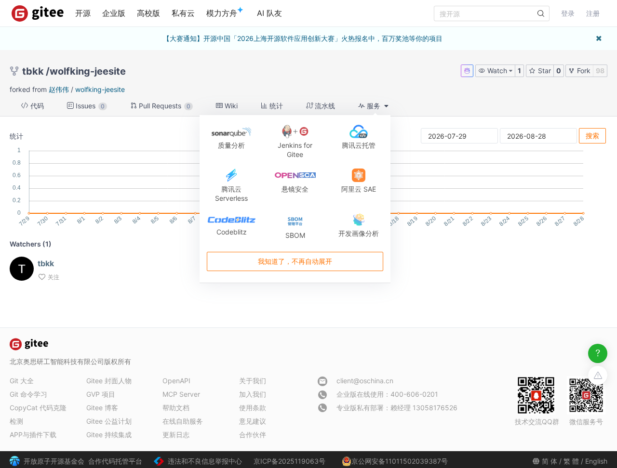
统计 (275, 106)
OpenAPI (176, 381)
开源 (83, 13)
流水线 (324, 106)
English (596, 461)
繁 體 (571, 461)
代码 (36, 106)
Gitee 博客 (102, 407)
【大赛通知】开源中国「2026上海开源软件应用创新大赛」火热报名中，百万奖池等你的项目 (303, 38)
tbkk (33, 71)
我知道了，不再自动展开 (295, 261)
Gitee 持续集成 (109, 434)
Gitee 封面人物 (109, 381)
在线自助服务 (182, 421)
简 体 (549, 461)
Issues (89, 106)
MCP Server (181, 394)
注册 (593, 13)
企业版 (113, 13)
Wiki (230, 106)
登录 (568, 13)
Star (543, 70)
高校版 (148, 13)
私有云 (183, 13)
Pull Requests (163, 106)
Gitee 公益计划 (109, 421)
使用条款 (252, 407)
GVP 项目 (100, 394)
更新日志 (175, 434)
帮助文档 (175, 407)
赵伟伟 (59, 89)
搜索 (592, 135)
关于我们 (252, 381)
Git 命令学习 (28, 394)
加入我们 (252, 394)
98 (600, 70)
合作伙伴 (252, 434)
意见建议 (252, 421)
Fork (582, 70)
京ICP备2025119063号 (289, 461)
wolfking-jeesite (88, 71)
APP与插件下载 (33, 434)
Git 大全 (22, 381)
